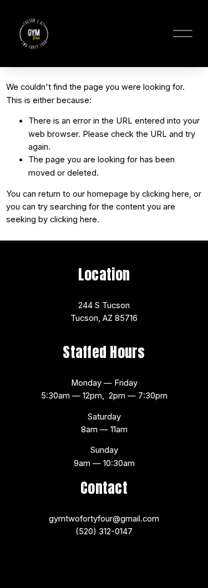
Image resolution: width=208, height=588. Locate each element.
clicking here (165, 194)
